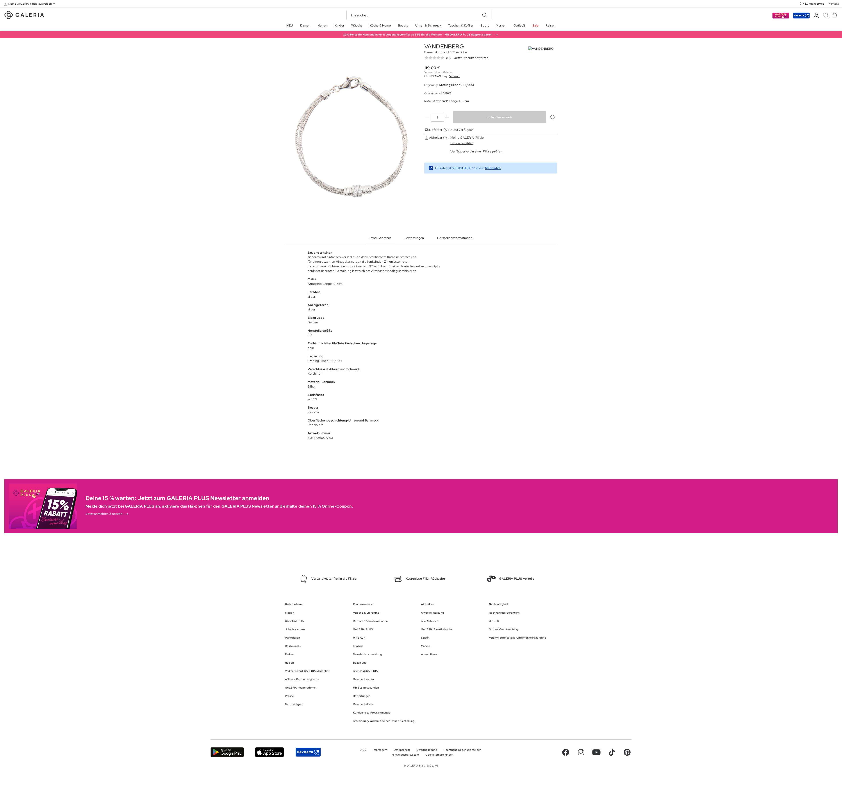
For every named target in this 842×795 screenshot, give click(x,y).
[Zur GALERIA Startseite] (24, 15)
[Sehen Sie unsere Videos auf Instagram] (581, 752)
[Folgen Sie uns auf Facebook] (565, 752)
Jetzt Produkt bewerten (471, 58)
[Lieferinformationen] (445, 129)
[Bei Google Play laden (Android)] (227, 752)
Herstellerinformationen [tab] (454, 238)
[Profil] (816, 15)
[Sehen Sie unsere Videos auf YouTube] (596, 752)
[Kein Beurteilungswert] (435, 57)
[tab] (351, 136)
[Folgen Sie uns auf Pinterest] (627, 752)
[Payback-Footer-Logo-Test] (308, 752)
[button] (29, 3)
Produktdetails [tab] (380, 238)
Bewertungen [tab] (414, 238)
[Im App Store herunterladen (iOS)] (269, 752)
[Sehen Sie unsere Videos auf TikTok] (611, 752)
